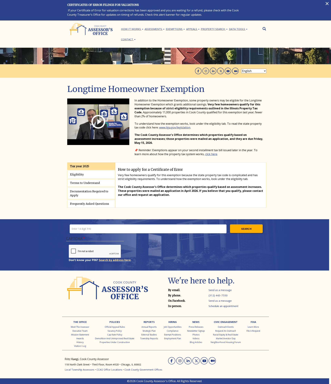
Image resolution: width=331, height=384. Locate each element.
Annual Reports (149, 326)
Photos (196, 334)
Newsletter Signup (196, 330)
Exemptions (174, 29)
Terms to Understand (85, 183)
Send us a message (220, 290)
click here (211, 154)
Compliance (172, 330)
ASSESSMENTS (154, 29)
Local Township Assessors (79, 369)
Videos (196, 338)
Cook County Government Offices (143, 369)
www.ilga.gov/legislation (174, 127)
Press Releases (196, 326)
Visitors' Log (80, 346)
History (80, 342)
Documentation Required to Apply (89, 193)
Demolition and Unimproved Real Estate (114, 338)
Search (246, 228)
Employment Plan (172, 338)
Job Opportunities (172, 326)
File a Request (253, 330)
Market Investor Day (225, 338)
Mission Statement (80, 334)
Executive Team (80, 330)
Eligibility (77, 174)
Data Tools (237, 29)
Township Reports (149, 338)
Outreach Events (226, 326)
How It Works (131, 29)
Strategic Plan (149, 330)
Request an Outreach (225, 330)
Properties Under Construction (115, 342)
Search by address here (115, 260)
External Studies (149, 334)
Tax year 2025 (79, 166)
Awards (80, 338)
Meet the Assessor (80, 326)
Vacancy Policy (115, 330)
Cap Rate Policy (114, 334)
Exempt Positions (172, 334)
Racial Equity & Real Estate (225, 334)
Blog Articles (196, 342)
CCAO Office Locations (109, 369)
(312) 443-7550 (218, 295)
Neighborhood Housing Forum (226, 342)
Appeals (192, 29)
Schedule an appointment (223, 306)
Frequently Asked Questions (89, 203)
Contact (127, 39)
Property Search (213, 29)
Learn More (253, 326)
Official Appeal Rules (115, 326)
